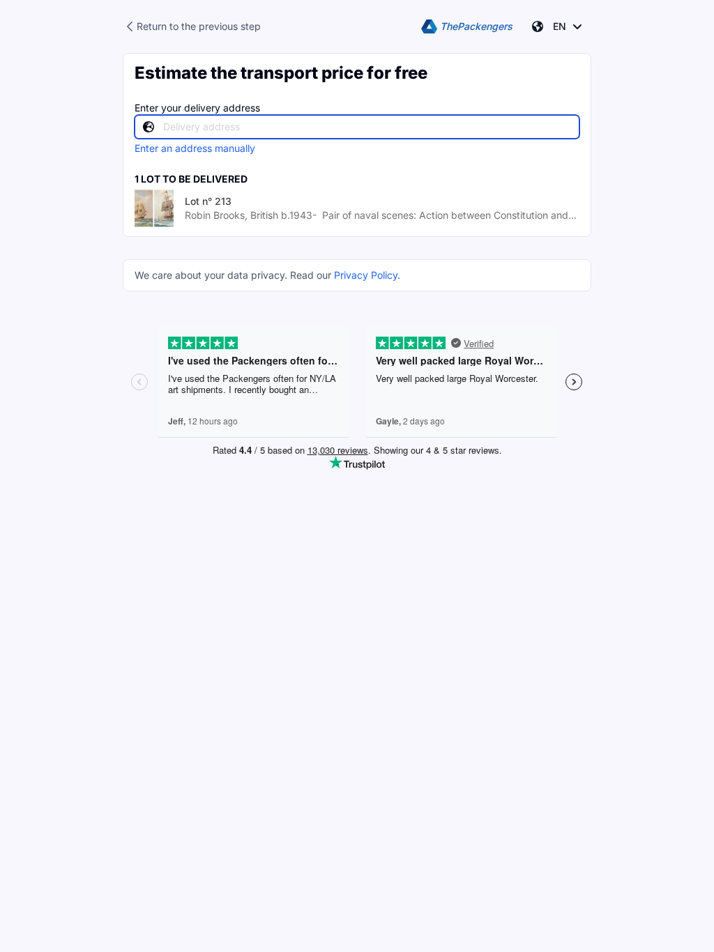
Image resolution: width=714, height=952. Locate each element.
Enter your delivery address (197, 108)
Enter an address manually (195, 148)
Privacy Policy (365, 275)
